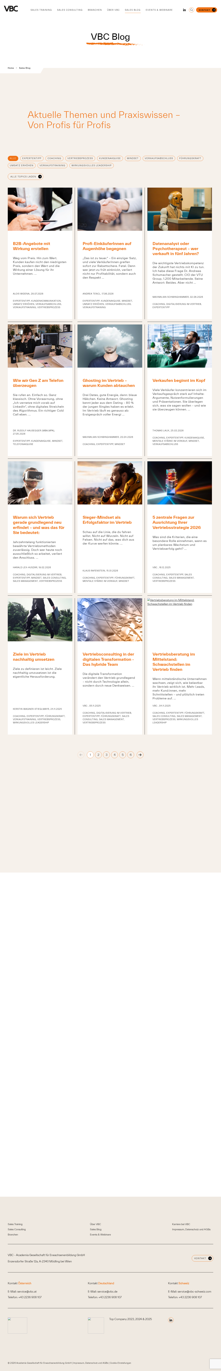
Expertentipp (31, 158)
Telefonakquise (23, 444)
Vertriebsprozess (80, 158)
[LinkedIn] (184, 9)
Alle (13, 158)
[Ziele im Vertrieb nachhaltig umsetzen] (40, 640)
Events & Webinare (159, 10)
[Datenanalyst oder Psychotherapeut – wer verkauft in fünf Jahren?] (179, 229)
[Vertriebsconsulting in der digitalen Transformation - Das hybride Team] (109, 640)
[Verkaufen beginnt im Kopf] (179, 366)
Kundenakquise (110, 158)
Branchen (95, 10)
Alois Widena (21, 294)
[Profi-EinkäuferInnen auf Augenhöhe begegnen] (109, 229)
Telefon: (91, 985)
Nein (95, 1033)
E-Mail (91, 1003)
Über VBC (113, 10)
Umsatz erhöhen (21, 165)
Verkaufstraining (52, 165)
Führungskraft (190, 158)
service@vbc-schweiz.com (194, 1291)
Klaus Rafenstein (94, 570)
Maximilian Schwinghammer (171, 297)
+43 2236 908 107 (30, 1297)
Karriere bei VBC (181, 1224)
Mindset (133, 158)
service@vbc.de (107, 1291)
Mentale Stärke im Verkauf (170, 441)
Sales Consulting (70, 10)
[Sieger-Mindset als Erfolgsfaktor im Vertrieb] (109, 503)
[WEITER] (140, 754)
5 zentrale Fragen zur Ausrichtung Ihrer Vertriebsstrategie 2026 (177, 522)
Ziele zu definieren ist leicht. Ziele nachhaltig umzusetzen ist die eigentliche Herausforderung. (37, 672)
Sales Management (25, 581)
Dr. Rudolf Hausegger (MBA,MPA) (33, 430)
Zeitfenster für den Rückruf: (104, 1043)
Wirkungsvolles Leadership (92, 165)
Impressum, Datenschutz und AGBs (191, 1229)
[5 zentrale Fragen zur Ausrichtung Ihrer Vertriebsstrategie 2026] (179, 503)
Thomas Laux (161, 430)
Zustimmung (100, 1126)
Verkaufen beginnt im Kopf (179, 380)
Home (11, 68)
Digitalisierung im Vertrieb (183, 304)
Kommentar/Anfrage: (101, 1061)
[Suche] (191, 9)
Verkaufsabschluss (159, 158)
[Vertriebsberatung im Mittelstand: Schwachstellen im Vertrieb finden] (179, 604)
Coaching (54, 158)
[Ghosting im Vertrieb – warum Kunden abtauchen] (109, 366)
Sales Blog (133, 10)
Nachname (156, 974)
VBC (155, 567)
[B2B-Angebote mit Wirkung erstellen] (40, 229)
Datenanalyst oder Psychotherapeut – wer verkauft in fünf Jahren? (176, 248)
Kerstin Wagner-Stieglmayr (31, 709)
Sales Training (41, 10)
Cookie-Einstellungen (120, 1363)
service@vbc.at (27, 1291)
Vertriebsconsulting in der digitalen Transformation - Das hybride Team (108, 659)
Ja (93, 1027)
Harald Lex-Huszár (25, 567)
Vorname (92, 974)
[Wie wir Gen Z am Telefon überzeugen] (40, 366)
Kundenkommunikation (46, 301)
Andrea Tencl (91, 294)
